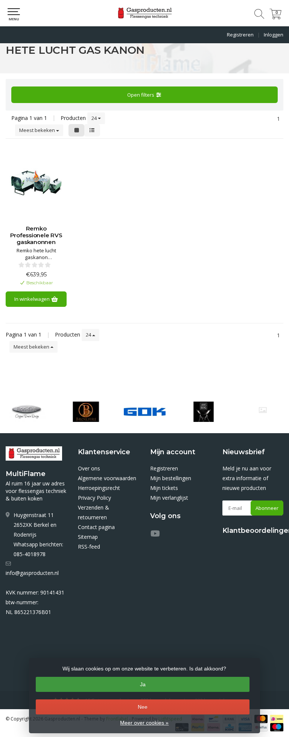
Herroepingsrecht (99, 487)
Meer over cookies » (144, 723)
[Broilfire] (86, 412)
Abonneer (267, 508)
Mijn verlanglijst (169, 497)
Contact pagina (96, 527)
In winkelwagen (32, 299)
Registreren (240, 34)
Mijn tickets (164, 487)
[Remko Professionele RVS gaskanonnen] (36, 183)
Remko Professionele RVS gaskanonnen (36, 235)
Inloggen (273, 34)
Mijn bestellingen (170, 478)
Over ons (89, 468)
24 (94, 118)
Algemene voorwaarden (107, 478)
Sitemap (88, 536)
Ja (143, 684)
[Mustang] (263, 410)
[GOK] (145, 412)
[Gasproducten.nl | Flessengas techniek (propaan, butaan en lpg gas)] (144, 13)
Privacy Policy (94, 497)
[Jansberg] (204, 412)
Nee (143, 707)
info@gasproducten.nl (32, 572)
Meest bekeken (37, 130)
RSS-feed (89, 546)
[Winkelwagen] (275, 17)
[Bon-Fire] (27, 412)
